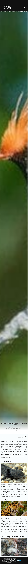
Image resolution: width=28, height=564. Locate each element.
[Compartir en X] (24, 437)
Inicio (2, 11)
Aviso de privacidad (24, 560)
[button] (24, 8)
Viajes (5, 11)
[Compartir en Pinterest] (26, 437)
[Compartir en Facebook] (25, 437)
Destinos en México (11, 11)
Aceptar (19, 560)
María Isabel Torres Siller (15, 428)
